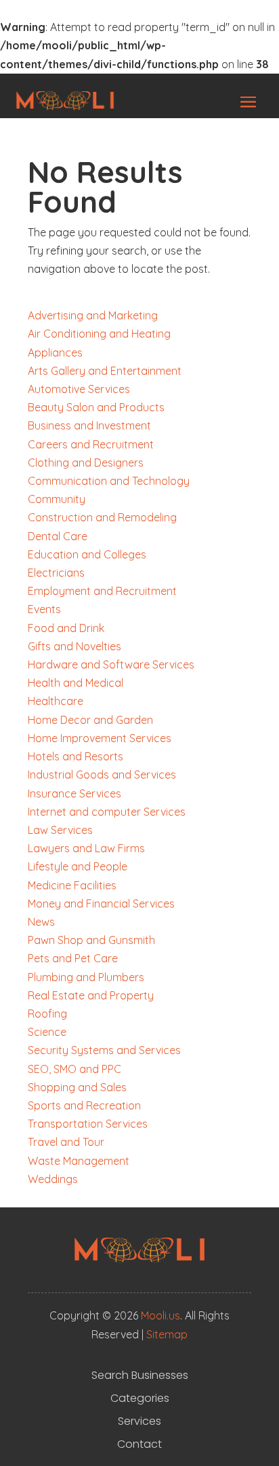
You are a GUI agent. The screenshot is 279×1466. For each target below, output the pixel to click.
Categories (139, 1398)
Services (139, 1421)
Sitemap (167, 1334)
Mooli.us (160, 1315)
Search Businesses (139, 1375)
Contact (139, 1444)
